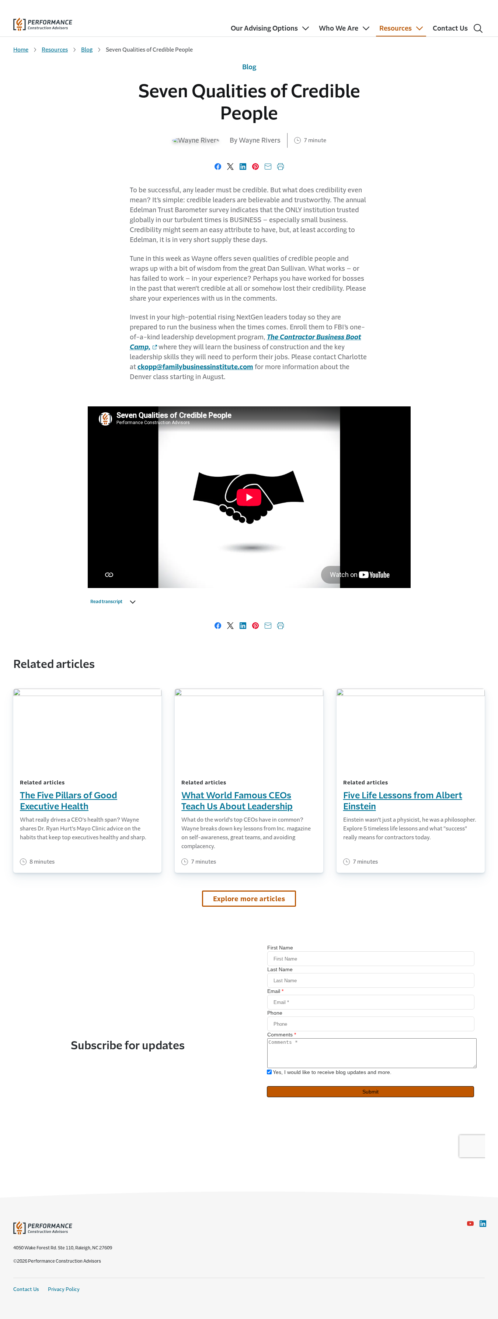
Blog (87, 49)
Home (20, 49)
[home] (42, 22)
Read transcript (106, 601)
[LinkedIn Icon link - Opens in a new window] (483, 1223)
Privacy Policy (64, 1289)
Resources (55, 49)
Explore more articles (249, 899)
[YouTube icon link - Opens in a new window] (470, 1223)
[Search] (478, 28)
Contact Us (26, 1289)
